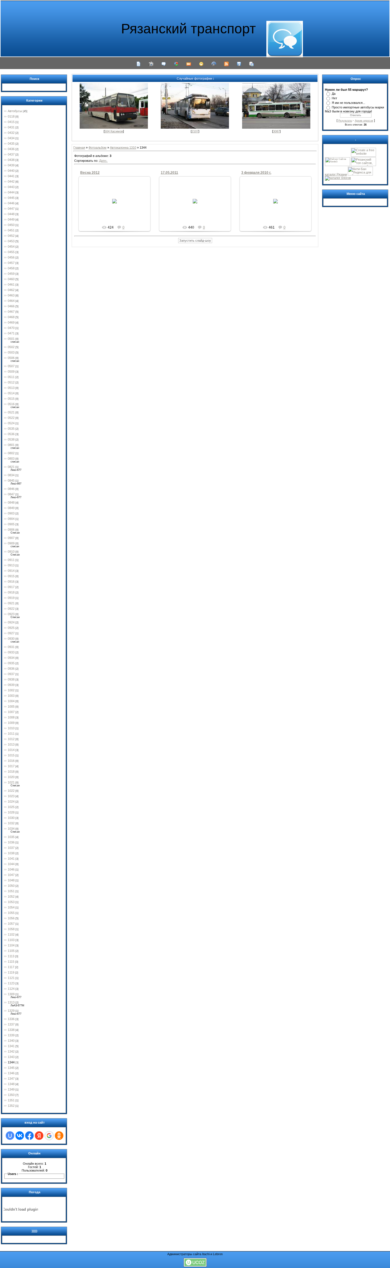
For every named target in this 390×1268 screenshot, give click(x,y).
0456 (11, 257)
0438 (11, 159)
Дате (102, 160)
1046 (11, 869)
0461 (11, 284)
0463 (11, 295)
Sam (278, 208)
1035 (11, 837)
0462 (11, 290)
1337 (11, 1024)
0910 (11, 551)
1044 (11, 864)
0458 (11, 268)
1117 (11, 967)
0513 (11, 387)
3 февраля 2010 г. (256, 173)
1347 (11, 1078)
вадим (198, 210)
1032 (11, 823)
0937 (11, 674)
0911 (11, 560)
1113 (11, 956)
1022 (11, 790)
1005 (11, 706)
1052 (11, 896)
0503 (11, 352)
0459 (11, 273)
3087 (276, 131)
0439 (11, 165)
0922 (11, 608)
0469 (11, 322)
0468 (11, 317)
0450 (11, 225)
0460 (11, 279)
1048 (11, 880)
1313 (11, 1002)
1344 (11, 1062)
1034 (11, 828)
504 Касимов (113, 131)
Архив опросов (364, 120)
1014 (11, 750)
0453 (11, 241)
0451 (11, 230)
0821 (11, 467)
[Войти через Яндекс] (39, 1135)
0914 (11, 570)
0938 (11, 679)
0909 (11, 543)
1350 (11, 1095)
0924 (11, 622)
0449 (11, 219)
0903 (11, 513)
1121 (11, 978)
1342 (11, 1051)
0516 (11, 404)
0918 (11, 592)
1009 (11, 722)
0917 (11, 587)
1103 (11, 940)
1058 (11, 929)
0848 (11, 502)
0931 (11, 647)
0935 (11, 663)
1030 (11, 817)
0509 (11, 371)
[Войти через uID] (10, 1135)
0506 (11, 358)
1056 (11, 918)
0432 (11, 132)
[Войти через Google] (49, 1135)
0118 (11, 116)
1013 (11, 744)
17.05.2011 (169, 173)
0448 (11, 214)
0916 (11, 581)
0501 (11, 338)
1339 (11, 1035)
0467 (11, 311)
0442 (11, 181)
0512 (11, 382)
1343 (11, 1057)
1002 (11, 690)
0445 (11, 197)
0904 (11, 518)
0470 (11, 328)
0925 (11, 627)
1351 (11, 1100)
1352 (11, 1105)
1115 (11, 961)
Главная (79, 147)
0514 (11, 393)
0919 (11, 597)
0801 (11, 445)
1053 (11, 902)
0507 (11, 366)
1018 (11, 771)
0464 (11, 300)
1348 (11, 1084)
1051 (11, 891)
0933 (11, 652)
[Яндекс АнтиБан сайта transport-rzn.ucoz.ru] (360, 174)
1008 (11, 717)
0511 (11, 377)
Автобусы (15, 111)
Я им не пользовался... (348, 102)
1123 (11, 983)
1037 (11, 847)
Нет (334, 98)
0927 (11, 633)
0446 (11, 203)
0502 (11, 347)
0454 (11, 246)
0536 (11, 434)
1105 (11, 950)
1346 (11, 1073)
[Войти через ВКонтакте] (19, 1135)
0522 (11, 417)
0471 (11, 333)
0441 (11, 176)
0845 (11, 480)
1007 (11, 712)
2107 (195, 131)
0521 (11, 412)
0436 (11, 149)
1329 (11, 1010)
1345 (11, 1067)
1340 (11, 1040)
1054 (11, 907)
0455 (11, 252)
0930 (11, 638)
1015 (11, 755)
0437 (11, 154)
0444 (11, 192)
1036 (11, 842)
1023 (11, 796)
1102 (11, 934)
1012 (11, 739)
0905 (11, 524)
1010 (11, 728)
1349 (11, 1089)
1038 (11, 853)
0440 (11, 170)
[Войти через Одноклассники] (59, 1135)
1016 (11, 760)
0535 (11, 428)
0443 (11, 187)
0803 (11, 458)
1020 (11, 777)
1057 (11, 923)
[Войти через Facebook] (29, 1135)
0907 (11, 538)
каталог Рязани (336, 174)
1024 (11, 801)
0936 (11, 668)
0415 (11, 122)
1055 (11, 912)
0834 (11, 475)
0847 (11, 494)
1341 (11, 1046)
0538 (11, 439)
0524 (11, 423)
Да (333, 93)
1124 (11, 988)
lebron (117, 208)
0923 (11, 614)
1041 (11, 858)
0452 (11, 235)
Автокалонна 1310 (123, 147)
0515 (11, 398)
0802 (11, 453)
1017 (11, 766)
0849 (11, 508)
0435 (11, 143)
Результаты (345, 120)
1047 (11, 875)
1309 (11, 994)
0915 (11, 576)
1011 (11, 733)
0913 (11, 565)
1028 (11, 812)
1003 (11, 695)
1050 (11, 885)
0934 (11, 657)
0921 (11, 603)
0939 (11, 685)
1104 (11, 945)
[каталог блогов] (338, 177)
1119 (11, 972)
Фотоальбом (97, 147)
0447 (11, 208)
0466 (11, 306)
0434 (11, 138)
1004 (11, 701)
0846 (11, 488)
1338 (11, 1029)
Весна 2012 (90, 173)
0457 (11, 262)
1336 (11, 1019)
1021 (11, 782)
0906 (11, 529)
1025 (11, 807)
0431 (11, 127)
